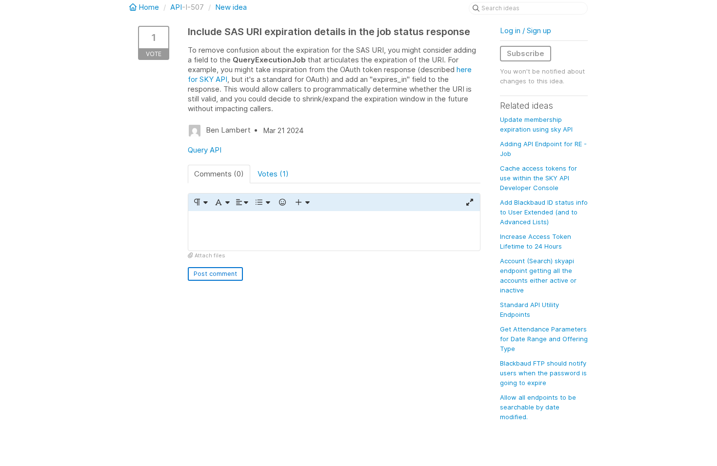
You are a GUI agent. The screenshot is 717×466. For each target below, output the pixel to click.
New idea (231, 7)
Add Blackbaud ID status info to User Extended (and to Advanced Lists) (544, 212)
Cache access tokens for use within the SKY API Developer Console (538, 178)
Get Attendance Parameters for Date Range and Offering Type (544, 338)
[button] (200, 202)
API (176, 7)
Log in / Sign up (525, 30)
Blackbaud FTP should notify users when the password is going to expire (543, 373)
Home (149, 7)
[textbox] (334, 231)
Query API (204, 150)
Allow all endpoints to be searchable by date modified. (538, 407)
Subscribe (525, 53)
